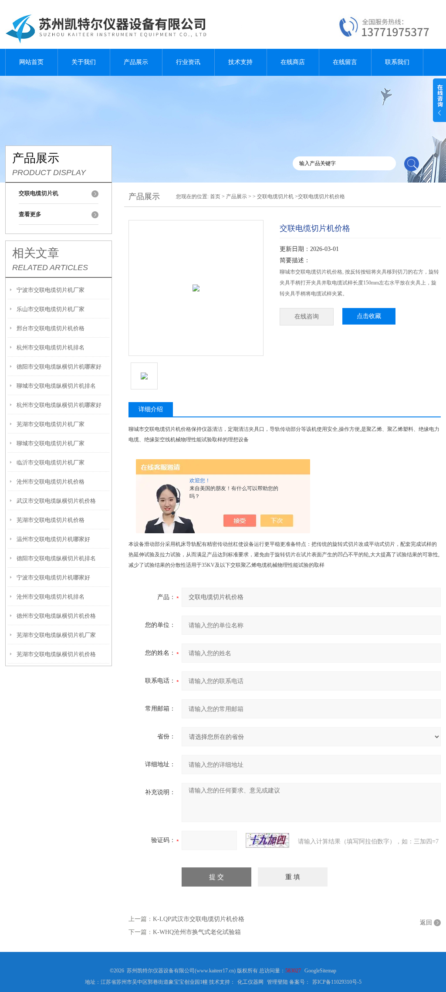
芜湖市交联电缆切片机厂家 (50, 424)
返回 (426, 922)
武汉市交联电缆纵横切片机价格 (56, 501)
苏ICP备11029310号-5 (337, 982)
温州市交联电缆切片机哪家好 (53, 539)
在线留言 (345, 62)
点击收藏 (369, 316)
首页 (215, 196)
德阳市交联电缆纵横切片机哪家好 (59, 366)
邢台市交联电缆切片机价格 (50, 328)
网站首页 (31, 62)
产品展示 (136, 62)
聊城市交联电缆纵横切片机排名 (56, 386)
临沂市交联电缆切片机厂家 (50, 462)
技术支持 (240, 62)
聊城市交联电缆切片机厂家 (50, 443)
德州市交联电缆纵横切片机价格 (56, 616)
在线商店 (292, 62)
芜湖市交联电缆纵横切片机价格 (56, 654)
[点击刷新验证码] (267, 840)
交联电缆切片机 (275, 196)
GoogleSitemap (320, 971)
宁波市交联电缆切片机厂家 (50, 290)
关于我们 (83, 62)
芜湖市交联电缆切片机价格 (50, 520)
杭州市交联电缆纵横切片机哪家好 (59, 405)
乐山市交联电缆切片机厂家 (50, 309)
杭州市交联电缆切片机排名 (50, 347)
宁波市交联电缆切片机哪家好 (53, 577)
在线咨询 (306, 316)
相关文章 (35, 253)
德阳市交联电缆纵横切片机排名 (56, 558)
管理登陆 (277, 982)
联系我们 (397, 62)
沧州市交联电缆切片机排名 (50, 596)
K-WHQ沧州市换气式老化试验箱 (197, 932)
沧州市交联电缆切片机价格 (50, 481)
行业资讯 (188, 62)
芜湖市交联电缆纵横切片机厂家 (56, 635)
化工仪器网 (250, 982)
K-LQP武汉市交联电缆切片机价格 (198, 919)
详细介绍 (151, 409)
